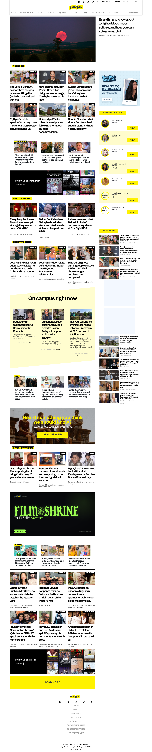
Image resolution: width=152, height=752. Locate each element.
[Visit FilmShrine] (52, 514)
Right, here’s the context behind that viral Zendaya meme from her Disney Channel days (81, 473)
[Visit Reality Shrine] (119, 88)
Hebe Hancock (118, 207)
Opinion (73, 13)
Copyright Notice (76, 725)
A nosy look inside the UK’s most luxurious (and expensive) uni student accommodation (52, 562)
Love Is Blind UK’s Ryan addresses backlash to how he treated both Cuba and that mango (23, 267)
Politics (62, 13)
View (132, 128)
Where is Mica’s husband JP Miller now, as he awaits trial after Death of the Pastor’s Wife (22, 594)
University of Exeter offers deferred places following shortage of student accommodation (51, 126)
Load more (52, 682)
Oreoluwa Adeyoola (120, 193)
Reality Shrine (98, 13)
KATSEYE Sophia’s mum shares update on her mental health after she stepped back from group (25, 394)
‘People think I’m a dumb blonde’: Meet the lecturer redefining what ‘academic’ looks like (79, 562)
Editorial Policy (76, 721)
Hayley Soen (117, 121)
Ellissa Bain (116, 135)
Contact (117, 1)
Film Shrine (113, 13)
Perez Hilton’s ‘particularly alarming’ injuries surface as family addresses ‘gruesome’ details (52, 394)
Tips (135, 1)
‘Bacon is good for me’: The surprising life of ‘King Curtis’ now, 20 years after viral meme (22, 473)
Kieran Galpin (117, 150)
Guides (84, 13)
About (76, 709)
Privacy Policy (76, 733)
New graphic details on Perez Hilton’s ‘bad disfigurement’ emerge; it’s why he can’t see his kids (52, 93)
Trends (41, 13)
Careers (76, 713)
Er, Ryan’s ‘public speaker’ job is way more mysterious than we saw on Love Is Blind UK (129, 272)
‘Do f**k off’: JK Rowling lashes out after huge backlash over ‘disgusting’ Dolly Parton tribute (129, 396)
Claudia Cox (117, 178)
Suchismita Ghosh (119, 164)
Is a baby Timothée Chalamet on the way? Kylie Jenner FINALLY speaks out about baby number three (22, 633)
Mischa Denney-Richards (82, 353)
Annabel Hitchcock (23, 343)
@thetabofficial (21, 185)
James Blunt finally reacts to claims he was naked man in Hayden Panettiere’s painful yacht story (129, 362)
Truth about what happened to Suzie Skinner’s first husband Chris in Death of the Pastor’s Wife (51, 594)
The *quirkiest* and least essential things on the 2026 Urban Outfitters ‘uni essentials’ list (25, 561)
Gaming (51, 13)
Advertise (126, 1)
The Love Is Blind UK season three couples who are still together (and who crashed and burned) (22, 93)
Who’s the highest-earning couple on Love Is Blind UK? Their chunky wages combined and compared (81, 270)
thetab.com (72, 744)
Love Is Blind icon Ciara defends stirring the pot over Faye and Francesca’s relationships (51, 268)
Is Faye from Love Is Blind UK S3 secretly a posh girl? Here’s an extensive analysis (53, 158)
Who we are (106, 1)
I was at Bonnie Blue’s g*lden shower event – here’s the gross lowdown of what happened (80, 93)
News (13, 13)
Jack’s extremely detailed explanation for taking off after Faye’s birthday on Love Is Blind (79, 158)
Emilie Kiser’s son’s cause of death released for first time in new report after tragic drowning (79, 393)
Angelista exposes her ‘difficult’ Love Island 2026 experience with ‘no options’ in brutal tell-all (81, 633)
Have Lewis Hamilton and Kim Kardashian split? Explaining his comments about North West (52, 633)
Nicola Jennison (50, 349)
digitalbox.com (77, 749)
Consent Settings (76, 729)
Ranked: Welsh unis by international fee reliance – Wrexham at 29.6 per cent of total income (81, 328)
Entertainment (26, 13)
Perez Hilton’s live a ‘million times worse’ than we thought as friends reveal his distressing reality (129, 373)
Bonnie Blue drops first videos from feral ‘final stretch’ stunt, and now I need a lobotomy (128, 350)
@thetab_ (19, 664)
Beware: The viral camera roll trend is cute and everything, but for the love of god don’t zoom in (52, 474)
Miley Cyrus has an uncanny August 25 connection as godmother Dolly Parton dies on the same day (81, 594)
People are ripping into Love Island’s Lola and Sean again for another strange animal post (129, 384)
